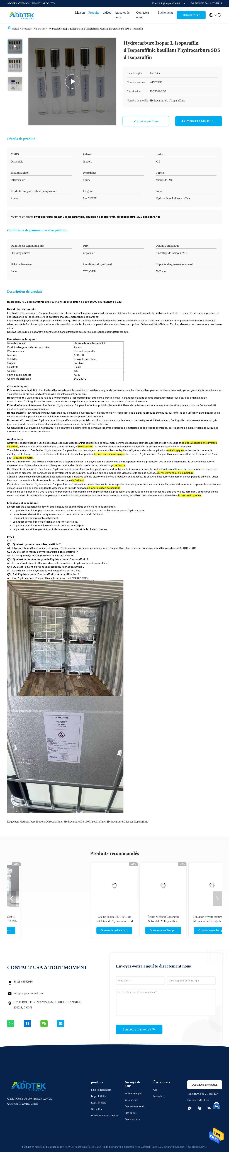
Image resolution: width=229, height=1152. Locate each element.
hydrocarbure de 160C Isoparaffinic (85, 821)
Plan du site (131, 1113)
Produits (93, 12)
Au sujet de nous (122, 15)
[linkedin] (216, 1105)
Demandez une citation (191, 16)
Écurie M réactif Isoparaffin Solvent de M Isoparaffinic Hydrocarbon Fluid (90, 921)
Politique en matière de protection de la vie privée (47, 1147)
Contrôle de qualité (134, 1106)
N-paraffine (39, 28)
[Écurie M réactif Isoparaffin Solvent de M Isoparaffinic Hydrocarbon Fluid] (90, 885)
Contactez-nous (143, 15)
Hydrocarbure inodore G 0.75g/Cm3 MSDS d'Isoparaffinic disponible (188, 921)
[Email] (65, 1026)
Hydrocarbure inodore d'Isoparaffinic (41, 821)
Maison (80, 12)
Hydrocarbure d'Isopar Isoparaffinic (127, 821)
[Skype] (32, 1026)
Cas (155, 1089)
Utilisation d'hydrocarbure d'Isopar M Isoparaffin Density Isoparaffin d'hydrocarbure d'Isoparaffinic (138, 921)
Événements (165, 12)
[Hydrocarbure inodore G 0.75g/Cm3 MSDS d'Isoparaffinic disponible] (187, 885)
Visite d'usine (131, 1100)
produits (26, 28)
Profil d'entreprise (134, 1093)
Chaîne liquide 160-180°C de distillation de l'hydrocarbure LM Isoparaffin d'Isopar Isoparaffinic (41, 921)
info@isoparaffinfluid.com (28, 993)
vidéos (107, 12)
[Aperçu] (21, 15)
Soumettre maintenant (137, 1029)
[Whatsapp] (15, 1026)
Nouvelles (158, 1096)
